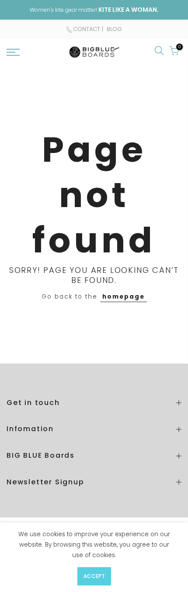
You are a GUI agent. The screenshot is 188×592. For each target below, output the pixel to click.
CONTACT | (89, 29)
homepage (123, 297)
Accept (94, 576)
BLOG (113, 29)
